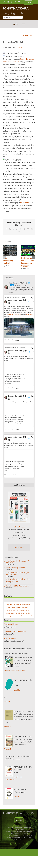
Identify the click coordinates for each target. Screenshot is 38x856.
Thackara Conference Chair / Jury (15, 631)
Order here (17, 796)
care (9, 607)
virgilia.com (18, 777)
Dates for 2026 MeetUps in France (17, 586)
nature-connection (17, 616)
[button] (4, 257)
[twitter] (4, 1)
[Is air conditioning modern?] (10, 246)
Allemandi (7, 749)
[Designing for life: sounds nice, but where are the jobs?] (28, 246)
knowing (27, 613)
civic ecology (16, 607)
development (11, 610)
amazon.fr (7, 726)
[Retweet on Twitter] (5, 297)
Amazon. (7, 701)
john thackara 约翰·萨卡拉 (17, 302)
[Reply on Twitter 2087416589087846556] (5, 429)
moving (8, 616)
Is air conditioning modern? (8, 260)
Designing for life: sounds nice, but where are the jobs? (18, 580)
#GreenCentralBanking (14, 314)
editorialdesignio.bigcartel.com (14, 670)
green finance (20, 613)
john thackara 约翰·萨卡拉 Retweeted (15, 297)
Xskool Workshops (10, 638)
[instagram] (11, 1)
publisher (17, 690)
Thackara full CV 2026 (11, 624)
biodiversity (17, 604)
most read (9, 604)
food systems (10, 613)
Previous (25, 35)
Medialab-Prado (25, 203)
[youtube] (19, 1)
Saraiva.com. (11, 779)
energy (27, 610)
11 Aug (32, 301)
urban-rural (28, 616)
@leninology (29, 314)
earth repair (19, 47)
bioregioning (26, 604)
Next (31, 35)
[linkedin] (8, 1)
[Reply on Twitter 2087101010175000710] (5, 340)
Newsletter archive (19, 547)
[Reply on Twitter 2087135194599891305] (5, 388)
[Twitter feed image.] (19, 328)
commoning (24, 607)
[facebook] (15, 1)
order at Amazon (19, 527)
